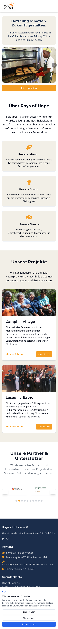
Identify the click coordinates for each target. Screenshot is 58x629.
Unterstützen (44, 354)
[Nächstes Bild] (54, 65)
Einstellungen (29, 612)
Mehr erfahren (14, 354)
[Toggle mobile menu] (54, 6)
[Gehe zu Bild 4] (31, 82)
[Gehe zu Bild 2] (26, 82)
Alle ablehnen (29, 618)
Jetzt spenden (29, 88)
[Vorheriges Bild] (3, 65)
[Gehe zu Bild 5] (34, 82)
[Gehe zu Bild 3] (29, 82)
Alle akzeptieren (29, 624)
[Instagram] (7, 538)
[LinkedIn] (3, 538)
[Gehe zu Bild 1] (24, 82)
